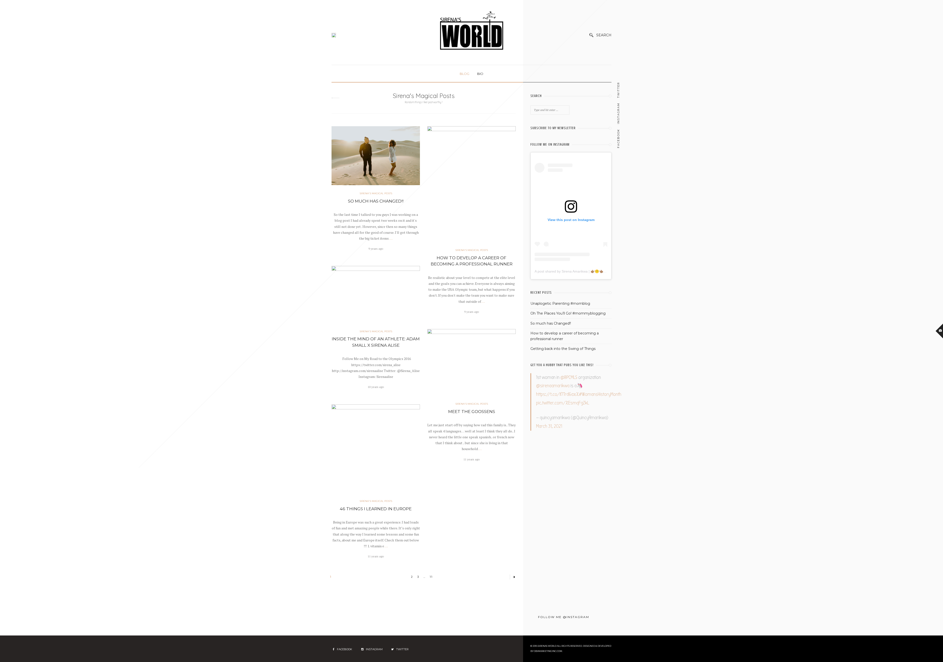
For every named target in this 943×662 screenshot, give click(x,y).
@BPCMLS (568, 377)
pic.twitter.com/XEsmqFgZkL (562, 403)
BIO (480, 74)
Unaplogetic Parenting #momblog (560, 303)
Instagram (618, 113)
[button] (365, 176)
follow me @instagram (563, 617)
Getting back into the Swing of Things (563, 348)
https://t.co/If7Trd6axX (557, 394)
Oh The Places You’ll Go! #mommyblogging (568, 313)
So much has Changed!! (375, 201)
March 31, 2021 (549, 426)
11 (431, 577)
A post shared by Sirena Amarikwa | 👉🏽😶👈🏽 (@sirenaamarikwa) (585, 271)
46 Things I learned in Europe (376, 508)
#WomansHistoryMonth (600, 394)
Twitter (618, 90)
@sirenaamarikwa (552, 385)
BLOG (464, 74)
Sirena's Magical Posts (376, 193)
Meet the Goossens (471, 411)
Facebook (618, 138)
